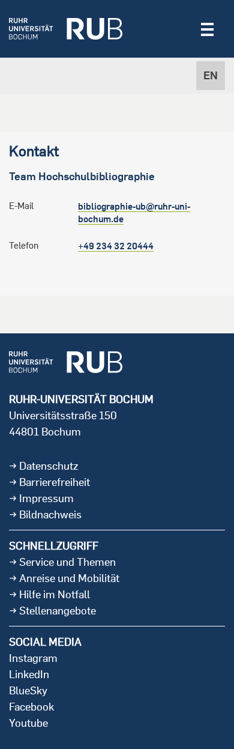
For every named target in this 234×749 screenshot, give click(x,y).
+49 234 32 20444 (116, 246)
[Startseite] (65, 29)
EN (210, 75)
